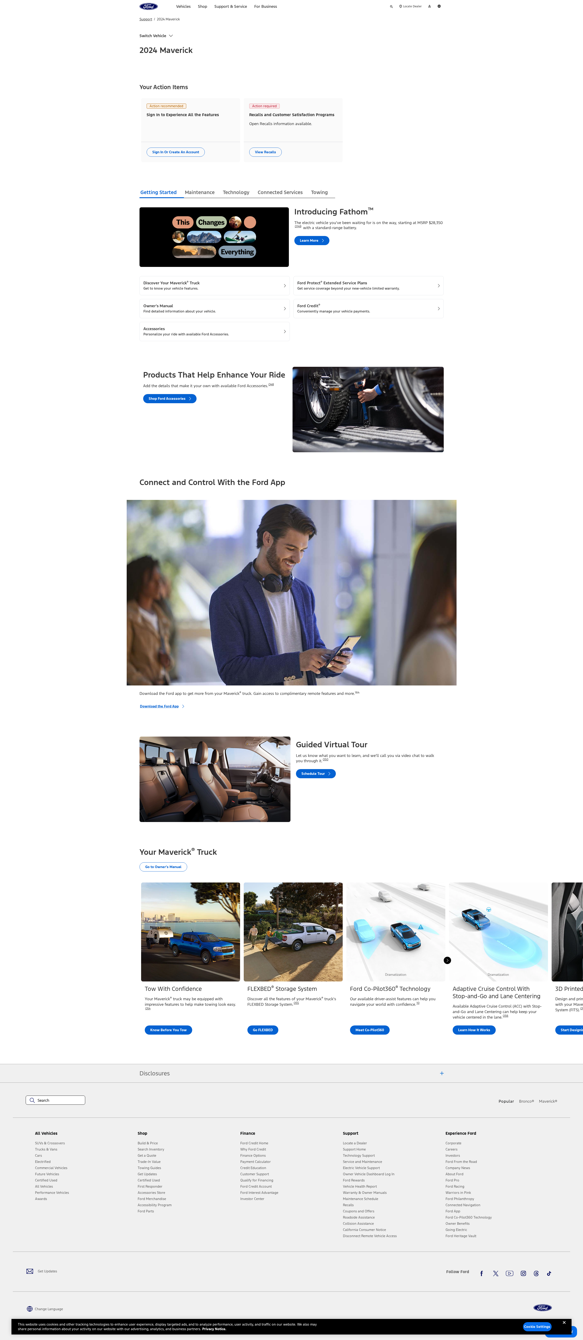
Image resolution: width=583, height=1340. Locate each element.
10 (417, 1003)
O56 (505, 1016)
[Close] (564, 1326)
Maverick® (548, 1101)
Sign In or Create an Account (175, 152)
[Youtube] (509, 1273)
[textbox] (55, 1100)
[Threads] (536, 1273)
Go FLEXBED (263, 1030)
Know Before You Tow (168, 1030)
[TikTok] (549, 1273)
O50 (325, 759)
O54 (148, 1008)
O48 (271, 384)
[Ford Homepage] (543, 1307)
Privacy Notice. (214, 1329)
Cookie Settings (537, 1326)
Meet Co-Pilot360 (370, 1030)
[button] (187, 1135)
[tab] (162, 193)
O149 (298, 226)
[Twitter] (495, 1273)
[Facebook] (483, 1273)
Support (146, 19)
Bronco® (526, 1101)
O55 (296, 1003)
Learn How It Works (474, 1030)
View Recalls (265, 152)
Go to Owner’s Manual (163, 867)
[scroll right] (447, 960)
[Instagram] (523, 1273)
